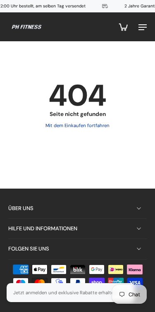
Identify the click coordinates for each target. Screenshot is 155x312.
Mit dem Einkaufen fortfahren (77, 126)
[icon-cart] (123, 27)
